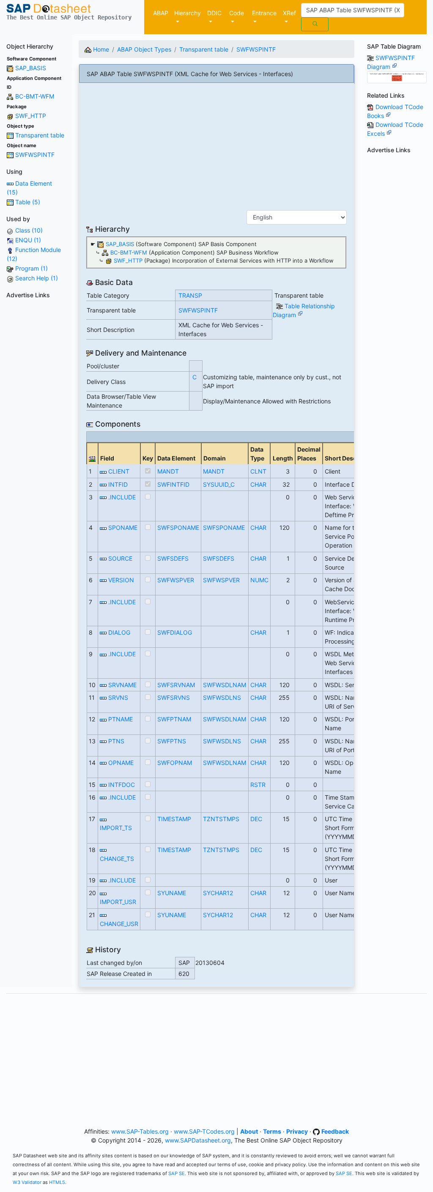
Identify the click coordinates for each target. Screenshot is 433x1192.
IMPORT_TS (116, 827)
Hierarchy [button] (187, 12)
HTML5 (57, 1182)
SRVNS (118, 697)
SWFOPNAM (174, 762)
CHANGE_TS (117, 858)
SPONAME (122, 527)
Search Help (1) (36, 278)
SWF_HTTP (30, 115)
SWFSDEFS (173, 558)
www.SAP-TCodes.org (204, 1131)
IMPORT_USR (118, 901)
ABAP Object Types (144, 49)
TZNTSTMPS (221, 818)
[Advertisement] (36, 429)
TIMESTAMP (174, 818)
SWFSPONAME (178, 527)
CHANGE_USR (119, 923)
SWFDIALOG (174, 632)
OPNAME (121, 762)
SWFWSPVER (175, 580)
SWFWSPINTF (35, 154)
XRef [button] (289, 12)
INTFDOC (121, 784)
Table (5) (27, 202)
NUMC (259, 580)
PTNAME (120, 719)
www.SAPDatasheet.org (198, 1140)
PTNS (116, 741)
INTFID (118, 484)
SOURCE (120, 558)
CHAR (258, 484)
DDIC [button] (214, 12)
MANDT (168, 471)
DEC (256, 818)
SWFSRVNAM (176, 684)
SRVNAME (122, 684)
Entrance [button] (264, 12)
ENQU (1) (28, 240)
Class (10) (29, 230)
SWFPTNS (171, 741)
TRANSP (190, 295)
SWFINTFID (173, 484)
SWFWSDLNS (222, 697)
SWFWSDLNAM (224, 684)
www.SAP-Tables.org (140, 1131)
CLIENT (118, 471)
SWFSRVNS (173, 697)
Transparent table (39, 135)
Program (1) (31, 268)
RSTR (258, 784)
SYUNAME (171, 892)
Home (100, 49)
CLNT (258, 471)
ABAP (160, 12)
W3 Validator (27, 1182)
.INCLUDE (122, 497)
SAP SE (176, 1173)
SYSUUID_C (219, 484)
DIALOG (119, 632)
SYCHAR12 (218, 892)
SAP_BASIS (30, 67)
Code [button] (236, 12)
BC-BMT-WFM (34, 96)
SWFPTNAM (174, 719)
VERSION (121, 580)
